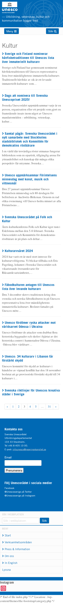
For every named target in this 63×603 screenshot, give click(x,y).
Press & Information (17, 549)
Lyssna (6, 569)
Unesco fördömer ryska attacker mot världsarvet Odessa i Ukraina (29, 324)
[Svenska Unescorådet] (18, 7)
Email (8, 457)
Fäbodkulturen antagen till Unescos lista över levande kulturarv (28, 287)
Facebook (9, 488)
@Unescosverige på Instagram (20, 495)
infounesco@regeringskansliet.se (29, 449)
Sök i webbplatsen (13, 514)
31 (49, 406)
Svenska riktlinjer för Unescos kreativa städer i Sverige (31, 392)
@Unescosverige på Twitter (18, 491)
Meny (10, 31)
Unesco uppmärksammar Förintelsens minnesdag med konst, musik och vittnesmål (29, 179)
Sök (51, 31)
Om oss (9, 556)
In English (11, 563)
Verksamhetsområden (18, 542)
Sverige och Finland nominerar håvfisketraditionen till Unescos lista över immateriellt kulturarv (28, 57)
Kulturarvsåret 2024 (19, 251)
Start (8, 535)
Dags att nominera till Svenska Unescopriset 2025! (25, 97)
